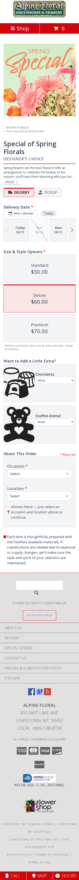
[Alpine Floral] (39, 17)
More (9, 182)
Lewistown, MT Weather (30, 839)
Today (48, 213)
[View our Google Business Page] (39, 693)
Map (41, 876)
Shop (23, 28)
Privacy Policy (19, 855)
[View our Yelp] (47, 693)
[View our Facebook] (31, 693)
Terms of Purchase (52, 855)
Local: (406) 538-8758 (39, 728)
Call (14, 876)
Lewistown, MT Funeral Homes (27, 824)
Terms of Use (39, 862)
